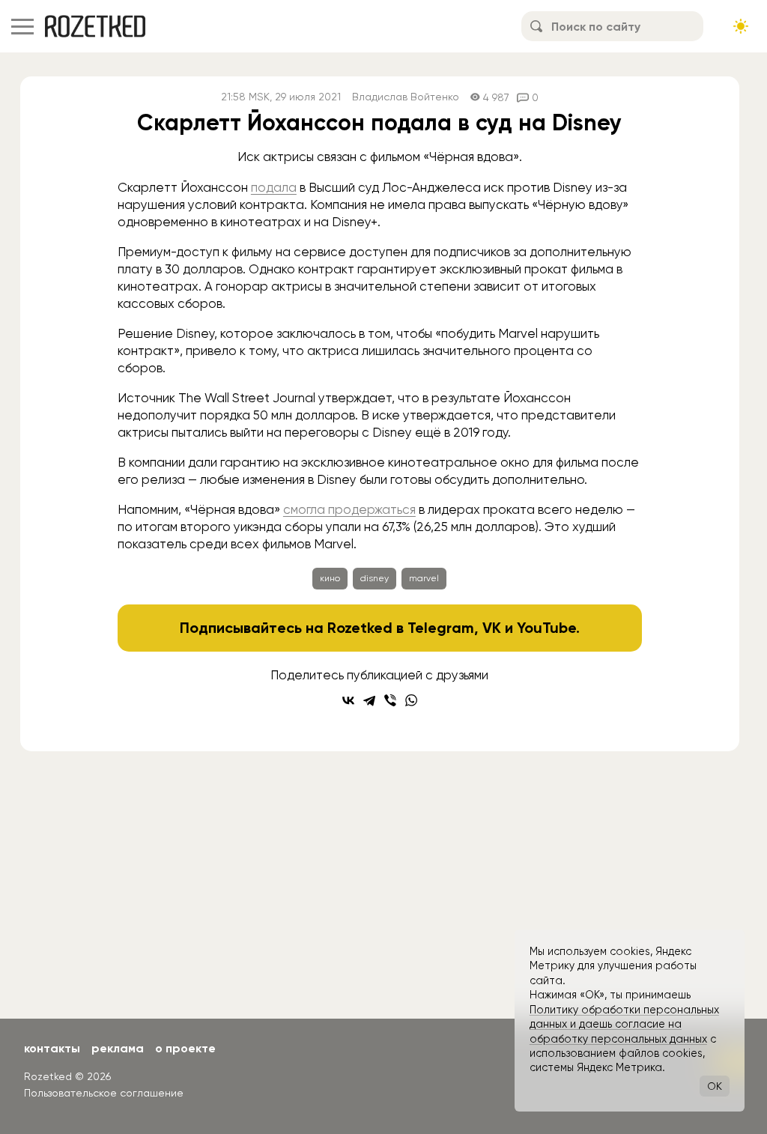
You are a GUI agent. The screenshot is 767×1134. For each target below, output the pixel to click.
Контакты (52, 1048)
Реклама (117, 1048)
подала (274, 187)
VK (491, 628)
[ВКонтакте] (348, 700)
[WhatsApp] (411, 700)
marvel (424, 578)
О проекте (185, 1048)
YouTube (546, 628)
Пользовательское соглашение (104, 1093)
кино (330, 578)
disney (374, 578)
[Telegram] (369, 700)
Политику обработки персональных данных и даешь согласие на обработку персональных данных (624, 1024)
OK (714, 1086)
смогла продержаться (349, 509)
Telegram (440, 628)
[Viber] (390, 700)
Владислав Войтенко (405, 97)
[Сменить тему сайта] (741, 26)
